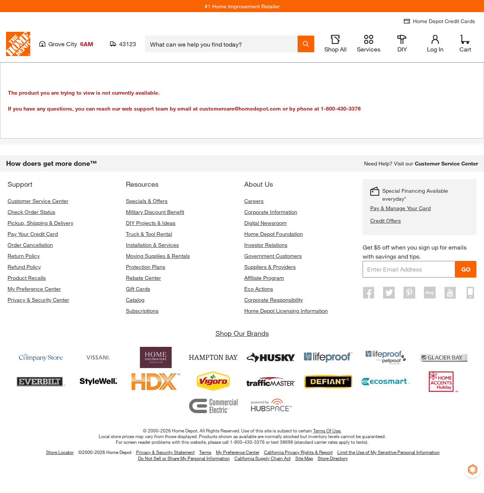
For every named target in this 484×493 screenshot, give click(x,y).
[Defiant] (328, 381)
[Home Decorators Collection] (156, 357)
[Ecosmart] (385, 381)
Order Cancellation (30, 245)
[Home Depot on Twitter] (389, 293)
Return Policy (24, 256)
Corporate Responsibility (273, 299)
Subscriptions (142, 310)
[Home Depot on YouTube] (450, 293)
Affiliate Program (264, 278)
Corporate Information (270, 212)
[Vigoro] (213, 381)
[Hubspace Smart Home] (271, 406)
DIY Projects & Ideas (150, 223)
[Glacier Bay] (443, 357)
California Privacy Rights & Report (298, 452)
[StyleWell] (98, 381)
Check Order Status (31, 212)
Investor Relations (265, 245)
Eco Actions (258, 289)
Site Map (304, 458)
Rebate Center (143, 278)
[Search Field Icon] (306, 44)
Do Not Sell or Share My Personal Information (184, 458)
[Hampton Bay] (213, 357)
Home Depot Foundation (273, 234)
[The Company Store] (41, 357)
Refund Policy (24, 267)
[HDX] (156, 381)
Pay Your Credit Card (33, 234)
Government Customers (273, 256)
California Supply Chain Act (262, 458)
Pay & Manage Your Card (400, 208)
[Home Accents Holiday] (443, 381)
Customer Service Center (38, 201)
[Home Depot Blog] (430, 293)
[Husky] (271, 357)
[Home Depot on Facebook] (369, 293)
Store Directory (333, 458)
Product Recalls (27, 278)
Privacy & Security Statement (165, 452)
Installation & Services (152, 245)
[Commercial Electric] (213, 406)
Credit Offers (385, 220)
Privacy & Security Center (38, 299)
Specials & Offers (147, 201)
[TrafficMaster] (271, 381)
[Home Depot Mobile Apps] (470, 293)
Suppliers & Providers (270, 267)
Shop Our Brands (242, 333)
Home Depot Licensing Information (286, 310)
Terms (205, 452)
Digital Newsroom (265, 223)
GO (465, 269)
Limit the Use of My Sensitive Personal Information (388, 452)
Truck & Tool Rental (149, 234)
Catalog (135, 299)
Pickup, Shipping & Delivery (40, 223)
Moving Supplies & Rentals (158, 256)
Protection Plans (145, 267)
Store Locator (60, 452)
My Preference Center (34, 289)
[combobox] (221, 44)
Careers (254, 201)
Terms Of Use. (327, 430)
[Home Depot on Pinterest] (409, 293)
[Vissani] (98, 357)
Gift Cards (138, 289)
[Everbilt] (41, 381)
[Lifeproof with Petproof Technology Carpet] (385, 357)
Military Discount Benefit (155, 212)
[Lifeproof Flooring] (328, 357)
